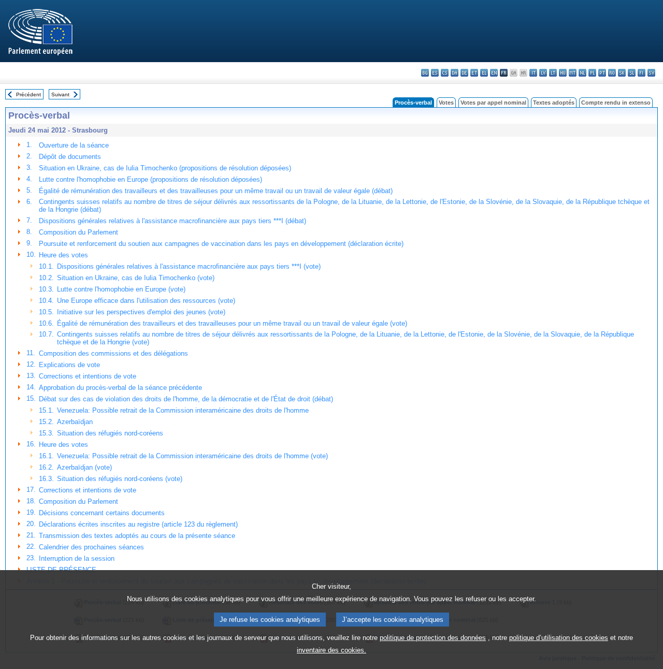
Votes (446, 102)
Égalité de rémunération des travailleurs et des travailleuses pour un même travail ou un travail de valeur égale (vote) (232, 323)
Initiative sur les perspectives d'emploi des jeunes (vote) (141, 312)
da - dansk (454, 73)
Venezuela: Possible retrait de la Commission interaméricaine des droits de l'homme (183, 410)
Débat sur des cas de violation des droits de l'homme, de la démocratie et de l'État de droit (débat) (186, 399)
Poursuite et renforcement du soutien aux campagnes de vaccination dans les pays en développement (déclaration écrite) (221, 244)
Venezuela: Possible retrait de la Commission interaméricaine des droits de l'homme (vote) (192, 456)
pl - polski (592, 73)
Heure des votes (63, 255)
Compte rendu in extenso (616, 102)
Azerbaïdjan (75, 422)
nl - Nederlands (582, 73)
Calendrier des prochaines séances (91, 547)
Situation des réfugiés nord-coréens (110, 433)
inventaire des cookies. (331, 650)
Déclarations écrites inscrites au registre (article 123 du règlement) (138, 524)
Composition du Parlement (78, 232)
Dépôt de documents (70, 157)
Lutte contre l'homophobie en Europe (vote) (121, 289)
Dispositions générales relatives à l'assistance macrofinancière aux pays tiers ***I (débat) (172, 221)
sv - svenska (651, 73)
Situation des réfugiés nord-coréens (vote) (119, 479)
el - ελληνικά (484, 73)
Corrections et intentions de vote (87, 376)
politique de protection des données (433, 638)
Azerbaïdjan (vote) (84, 467)
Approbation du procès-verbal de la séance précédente (120, 387)
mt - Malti (572, 73)
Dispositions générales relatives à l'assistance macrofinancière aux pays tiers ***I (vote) (189, 266)
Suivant (60, 94)
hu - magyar (563, 73)
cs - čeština (445, 73)
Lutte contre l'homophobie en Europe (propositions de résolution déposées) (150, 179)
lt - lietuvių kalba (553, 73)
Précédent (28, 94)
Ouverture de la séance (74, 145)
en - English (494, 73)
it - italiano (533, 73)
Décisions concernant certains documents (102, 513)
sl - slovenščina (632, 73)
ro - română (612, 73)
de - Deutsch (464, 73)
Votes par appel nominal (493, 102)
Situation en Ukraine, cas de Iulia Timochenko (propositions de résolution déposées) (165, 168)
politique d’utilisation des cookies (558, 638)
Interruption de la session (76, 558)
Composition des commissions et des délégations (113, 353)
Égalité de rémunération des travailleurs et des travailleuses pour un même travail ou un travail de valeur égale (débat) (216, 191)
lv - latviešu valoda (543, 73)
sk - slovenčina (622, 73)
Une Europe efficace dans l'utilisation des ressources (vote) (146, 300)
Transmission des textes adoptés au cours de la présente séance (137, 536)
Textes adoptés (553, 102)
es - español (435, 73)
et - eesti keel (474, 73)
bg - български (425, 73)
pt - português (602, 73)
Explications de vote (69, 365)
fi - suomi (641, 73)
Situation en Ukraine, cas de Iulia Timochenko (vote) (135, 278)
